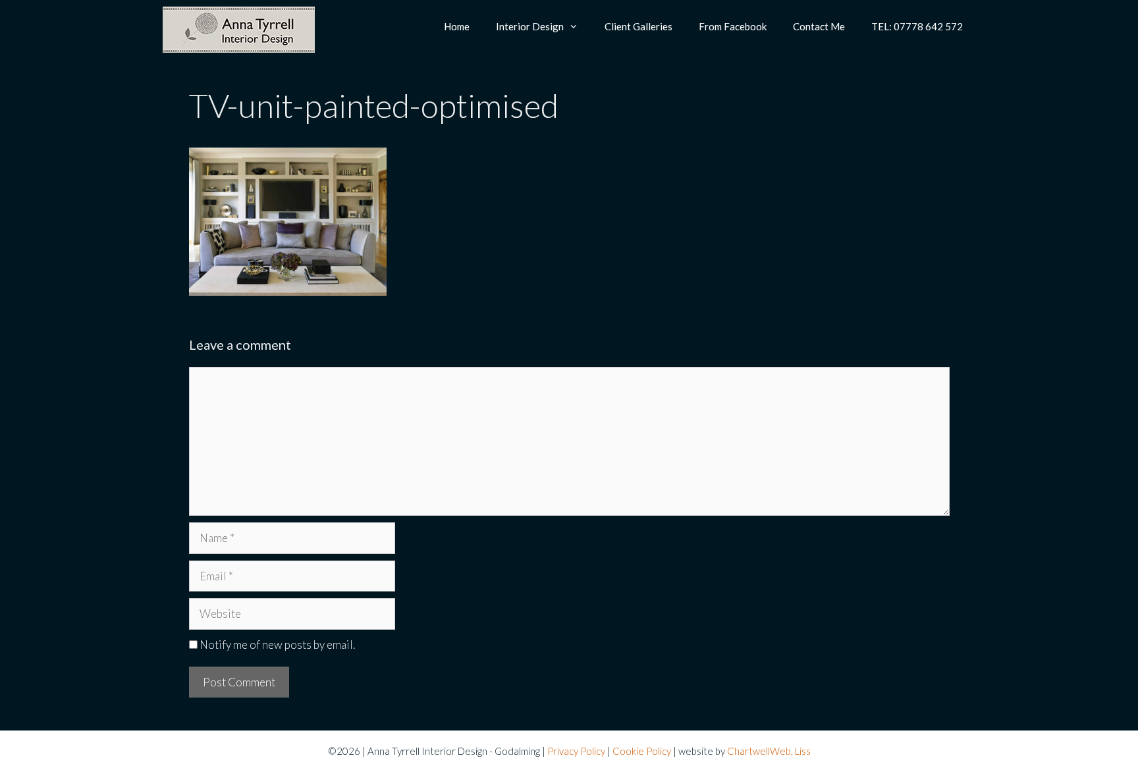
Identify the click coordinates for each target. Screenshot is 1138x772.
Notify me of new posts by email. (277, 644)
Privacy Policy (576, 751)
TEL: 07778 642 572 (917, 26)
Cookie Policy (641, 751)
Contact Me (819, 26)
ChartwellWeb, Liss (769, 751)
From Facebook (733, 26)
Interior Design (530, 26)
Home (457, 26)
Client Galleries (638, 26)
